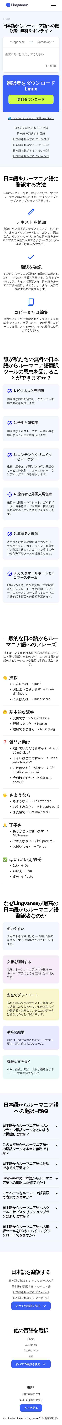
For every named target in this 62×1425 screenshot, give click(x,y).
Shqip (31, 1339)
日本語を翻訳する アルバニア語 (31, 1286)
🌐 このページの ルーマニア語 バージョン (31, 118)
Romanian (44, 42)
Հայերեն (31, 1344)
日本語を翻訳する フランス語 (31, 139)
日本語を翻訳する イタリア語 (31, 145)
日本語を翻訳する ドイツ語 (31, 127)
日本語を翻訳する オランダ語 (31, 150)
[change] (31, 42)
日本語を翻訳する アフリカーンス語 (31, 1280)
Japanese (19, 42)
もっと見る (31, 1407)
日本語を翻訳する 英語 (31, 133)
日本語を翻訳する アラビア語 (31, 1297)
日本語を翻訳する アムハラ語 (31, 1292)
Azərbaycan (31, 1350)
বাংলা (31, 1356)
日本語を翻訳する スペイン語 (31, 156)
